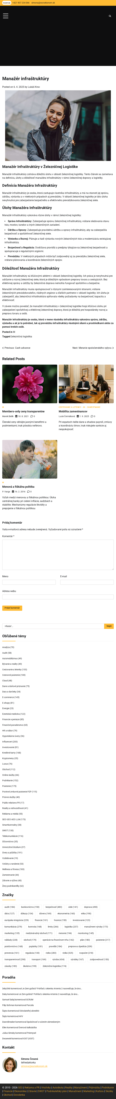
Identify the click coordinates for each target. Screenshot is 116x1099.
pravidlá (55, 946)
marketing (12, 933)
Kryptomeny (8, 758)
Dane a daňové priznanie (13, 686)
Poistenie (6, 786)
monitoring (86, 933)
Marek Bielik (7, 416)
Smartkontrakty (9, 825)
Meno (5, 576)
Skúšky (109, 1091)
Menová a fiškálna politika (18, 486)
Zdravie (32, 1091)
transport (39, 959)
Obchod (6, 769)
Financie (8, 1091)
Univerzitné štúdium (11, 847)
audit (10, 907)
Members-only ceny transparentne (23, 411)
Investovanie (8, 747)
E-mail (63, 576)
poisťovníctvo (14, 946)
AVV (21, 1016)
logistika (71, 926)
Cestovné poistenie (11, 675)
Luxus (5, 764)
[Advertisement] (58, 44)
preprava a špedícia (80, 946)
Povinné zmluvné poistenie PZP (16, 791)
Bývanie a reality (10, 664)
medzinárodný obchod (39, 933)
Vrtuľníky (46, 1087)
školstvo (30, 966)
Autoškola (58, 1087)
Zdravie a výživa (9, 880)
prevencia (12, 953)
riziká (68, 953)
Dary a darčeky (9, 691)
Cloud (5, 680)
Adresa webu (9, 591)
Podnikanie (7, 780)
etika (86, 913)
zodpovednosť (99, 959)
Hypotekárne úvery (11, 736)
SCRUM (29, 999)
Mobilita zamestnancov (73, 411)
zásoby (11, 966)
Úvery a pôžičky (9, 852)
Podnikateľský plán (57, 1091)
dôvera (45, 913)
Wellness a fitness (10, 869)
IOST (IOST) (28, 1038)
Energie (5, 708)
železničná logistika (21, 336)
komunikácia (13, 926)
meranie (65, 933)
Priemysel (31, 1033)
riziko (51, 953)
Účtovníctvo (7, 841)
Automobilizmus (10, 658)
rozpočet (86, 953)
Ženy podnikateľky (10, 886)
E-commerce (8, 697)
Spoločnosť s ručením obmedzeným (43, 1022)
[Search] (110, 16)
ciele (73, 907)
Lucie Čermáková (67, 416)
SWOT (5, 830)
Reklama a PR (31, 1087)
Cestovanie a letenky (70, 407)
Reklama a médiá (10, 814)
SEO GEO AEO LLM (11, 819)
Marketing (88, 1091)
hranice (60, 920)
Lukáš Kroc (34, 86)
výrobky (77, 959)
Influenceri (7, 741)
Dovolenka (19, 1094)
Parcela (30, 1005)
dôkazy (27, 913)
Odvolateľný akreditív (29, 1011)
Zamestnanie (93, 407)
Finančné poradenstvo (12, 725)
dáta (9, 913)
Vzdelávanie (8, 858)
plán (85, 940)
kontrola (35, 926)
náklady (11, 940)
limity (53, 926)
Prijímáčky (94, 1087)
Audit (4, 653)
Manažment (80, 1087)
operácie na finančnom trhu (58, 940)
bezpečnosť (54, 907)
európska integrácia (17, 920)
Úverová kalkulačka (28, 1027)
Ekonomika (20, 1091)
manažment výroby (96, 926)
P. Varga (6, 491)
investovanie (81, 920)
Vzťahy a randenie (10, 864)
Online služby (8, 775)
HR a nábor (7, 730)
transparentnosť (15, 959)
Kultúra (100, 1091)
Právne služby (8, 797)
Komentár (8, 536)
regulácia (32, 953)
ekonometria (66, 913)
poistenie (103, 940)
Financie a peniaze (10, 719)
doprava (91, 907)
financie (41, 920)
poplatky (36, 946)
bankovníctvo (30, 907)
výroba (58, 959)
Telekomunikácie (10, 836)
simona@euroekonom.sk (34, 1066)
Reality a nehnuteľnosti (13, 808)
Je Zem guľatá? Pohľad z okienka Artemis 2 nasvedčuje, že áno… (52, 988)
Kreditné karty (8, 753)
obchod (30, 940)
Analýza (6, 647)
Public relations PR (11, 803)
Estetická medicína (11, 714)
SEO (20, 1087)
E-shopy (6, 703)
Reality (68, 1087)
